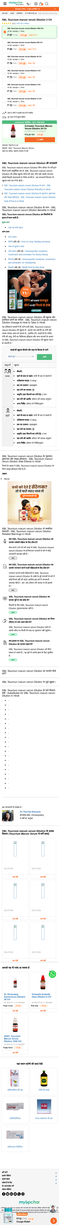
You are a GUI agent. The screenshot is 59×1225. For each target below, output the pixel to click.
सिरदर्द (10, 259)
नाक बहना (12, 251)
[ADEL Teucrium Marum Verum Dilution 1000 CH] (15, 1023)
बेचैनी (10, 241)
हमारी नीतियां (6, 1175)
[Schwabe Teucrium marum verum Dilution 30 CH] (13, 134)
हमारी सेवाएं (6, 1179)
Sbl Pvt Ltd (13, 145)
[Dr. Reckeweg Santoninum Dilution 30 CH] (15, 982)
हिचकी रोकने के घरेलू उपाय (32, 267)
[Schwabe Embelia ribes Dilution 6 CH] (43, 982)
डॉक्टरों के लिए (7, 1182)
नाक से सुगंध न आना (16, 246)
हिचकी (10, 267)
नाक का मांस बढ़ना (15, 227)
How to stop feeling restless (35, 241)
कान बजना (12, 237)
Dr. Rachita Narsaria (30, 811)
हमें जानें (4, 1172)
